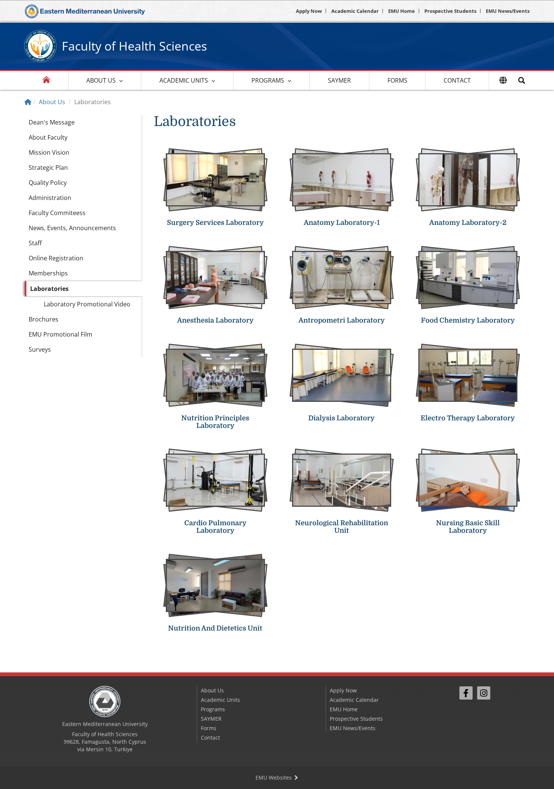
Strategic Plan (48, 167)
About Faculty (48, 137)
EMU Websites (274, 777)
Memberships (48, 273)
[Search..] (522, 80)
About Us (101, 80)
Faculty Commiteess (57, 213)
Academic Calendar (355, 11)
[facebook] (466, 693)
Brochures (43, 319)
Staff (35, 243)
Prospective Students (450, 11)
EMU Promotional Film (60, 334)
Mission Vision (49, 152)
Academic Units (183, 80)
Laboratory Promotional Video (87, 304)
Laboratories (49, 289)
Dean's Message (52, 122)
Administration (50, 198)
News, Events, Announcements (72, 228)
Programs (267, 80)
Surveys (40, 349)
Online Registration (56, 258)
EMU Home (401, 11)
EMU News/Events (508, 11)
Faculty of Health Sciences (134, 46)
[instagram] (483, 693)
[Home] (27, 102)
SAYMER (339, 80)
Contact (457, 80)
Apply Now (309, 11)
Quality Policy (48, 182)
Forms (397, 80)
